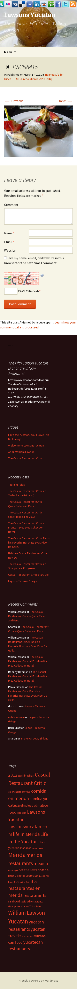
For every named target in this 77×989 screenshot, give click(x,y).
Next (66, 101)
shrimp (12, 906)
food (12, 812)
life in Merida (26, 834)
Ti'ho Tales (35, 906)
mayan (41, 848)
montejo (13, 870)
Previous (13, 101)
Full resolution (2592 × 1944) (35, 79)
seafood (14, 901)
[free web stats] (11, 345)
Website (10, 250)
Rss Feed (72, 4)
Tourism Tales (16, 484)
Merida (17, 855)
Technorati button (51, 4)
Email (9, 242)
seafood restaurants (32, 901)
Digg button (15, 4)
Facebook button (58, 4)
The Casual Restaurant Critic (25, 458)
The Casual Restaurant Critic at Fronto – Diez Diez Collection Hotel (27, 527)
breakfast (29, 775)
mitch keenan (16, 717)
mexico (40, 863)
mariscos (25, 848)
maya (34, 848)
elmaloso (26, 805)
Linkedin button (36, 4)
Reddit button (44, 4)
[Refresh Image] (42, 275)
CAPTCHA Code (28, 291)
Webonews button (29, 4)
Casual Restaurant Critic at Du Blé (28, 575)
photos (21, 876)
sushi (19, 906)
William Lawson (26, 912)
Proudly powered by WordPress (38, 980)
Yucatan (18, 921)
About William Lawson (21, 452)
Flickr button (8, 4)
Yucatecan (26, 936)
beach (21, 775)
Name (9, 233)
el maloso (41, 805)
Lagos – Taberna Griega (22, 581)
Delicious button (22, 4)
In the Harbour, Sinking (34, 738)
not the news (27, 870)
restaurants (34, 895)
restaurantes (26, 881)
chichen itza (14, 791)
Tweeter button (65, 4)
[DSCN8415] (38, 131)
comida (26, 791)
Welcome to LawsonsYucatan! (26, 445)
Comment (11, 205)
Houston (21, 812)
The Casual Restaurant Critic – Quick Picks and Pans (27, 616)
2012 (12, 775)
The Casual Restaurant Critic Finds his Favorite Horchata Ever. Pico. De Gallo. (29, 542)
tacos (26, 906)
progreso (32, 876)
